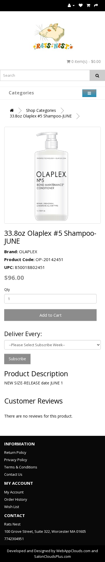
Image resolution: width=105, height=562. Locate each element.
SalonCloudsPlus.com (52, 556)
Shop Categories (41, 110)
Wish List (11, 506)
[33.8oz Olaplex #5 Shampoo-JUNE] (52, 175)
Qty (7, 289)
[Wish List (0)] (81, 5)
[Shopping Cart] (88, 5)
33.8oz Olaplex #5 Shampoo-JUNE (41, 116)
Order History (15, 499)
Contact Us (13, 474)
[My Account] (71, 5)
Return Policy (15, 452)
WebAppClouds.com (73, 550)
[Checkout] (96, 5)
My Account (14, 492)
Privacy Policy (15, 459)
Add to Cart (50, 315)
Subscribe (17, 358)
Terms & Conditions (20, 467)
